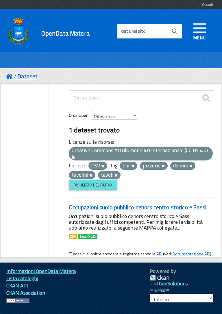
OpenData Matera (65, 33)
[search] (206, 97)
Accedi (207, 4)
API (159, 254)
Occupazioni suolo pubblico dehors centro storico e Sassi (137, 207)
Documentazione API (191, 254)
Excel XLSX (87, 236)
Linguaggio (159, 289)
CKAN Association (25, 293)
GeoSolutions (173, 283)
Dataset (27, 76)
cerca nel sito (133, 31)
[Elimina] (73, 157)
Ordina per (78, 115)
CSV (73, 236)
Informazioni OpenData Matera (41, 271)
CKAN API (17, 285)
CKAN (159, 278)
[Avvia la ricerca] (174, 31)
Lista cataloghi (22, 278)
